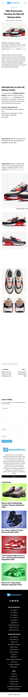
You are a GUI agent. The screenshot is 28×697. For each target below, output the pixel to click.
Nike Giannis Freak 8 (14, 644)
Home (12, 7)
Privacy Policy (14, 679)
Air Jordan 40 (14, 637)
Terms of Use (14, 684)
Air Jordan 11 (14, 620)
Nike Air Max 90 (20, 47)
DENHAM (4, 364)
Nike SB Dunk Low (14, 625)
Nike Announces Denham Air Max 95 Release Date (6, 373)
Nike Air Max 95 (14, 630)
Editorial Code (14, 681)
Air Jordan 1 (14, 610)
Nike (16, 7)
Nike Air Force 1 (14, 627)
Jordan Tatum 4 (14, 649)
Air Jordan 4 (14, 615)
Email (4, 436)
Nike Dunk (14, 622)
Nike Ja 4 (14, 654)
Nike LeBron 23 (14, 639)
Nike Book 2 (14, 657)
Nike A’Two (14, 662)
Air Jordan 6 (14, 617)
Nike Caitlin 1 (14, 667)
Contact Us (14, 676)
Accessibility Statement (14, 686)
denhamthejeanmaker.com (16, 169)
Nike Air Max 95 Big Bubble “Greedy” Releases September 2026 (13, 505)
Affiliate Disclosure (14, 689)
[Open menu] (3, 3)
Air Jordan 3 (14, 612)
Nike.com (10, 97)
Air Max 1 (13, 49)
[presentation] (14, 492)
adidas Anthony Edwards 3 (14, 659)
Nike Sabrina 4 (14, 652)
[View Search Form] (25, 3)
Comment (5, 408)
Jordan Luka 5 (14, 647)
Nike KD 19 (14, 642)
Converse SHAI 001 (14, 664)
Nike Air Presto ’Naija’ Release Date (22, 373)
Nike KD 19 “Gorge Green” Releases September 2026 (12, 584)
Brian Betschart (11, 20)
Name (4, 429)
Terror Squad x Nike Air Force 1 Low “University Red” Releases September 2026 (13, 557)
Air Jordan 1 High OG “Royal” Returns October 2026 (13, 531)
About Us (14, 674)
